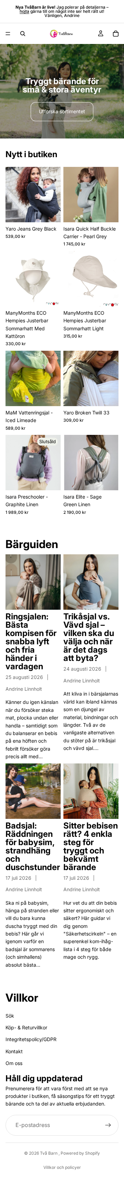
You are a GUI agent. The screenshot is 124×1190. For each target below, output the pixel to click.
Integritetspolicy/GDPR (31, 1039)
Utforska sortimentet (62, 111)
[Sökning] (22, 33)
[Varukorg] (115, 33)
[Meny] (8, 34)
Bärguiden (32, 544)
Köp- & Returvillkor (26, 1027)
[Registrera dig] (108, 1125)
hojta (24, 11)
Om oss (14, 1063)
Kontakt (14, 1051)
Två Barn (49, 1153)
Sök (10, 1015)
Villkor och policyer (62, 1167)
